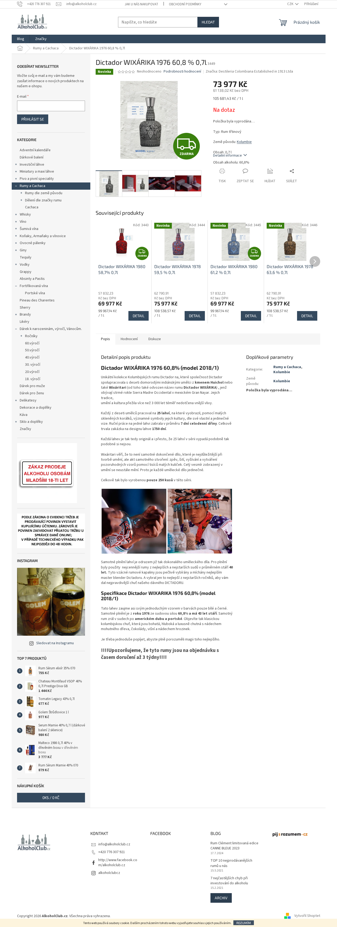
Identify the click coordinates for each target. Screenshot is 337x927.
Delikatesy (28, 400)
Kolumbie (244, 142)
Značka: (249, 71)
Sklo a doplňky (31, 421)
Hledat (208, 22)
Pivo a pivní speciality (37, 178)
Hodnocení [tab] (129, 339)
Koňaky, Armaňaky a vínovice (43, 236)
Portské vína (35, 293)
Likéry (24, 321)
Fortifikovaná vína (34, 286)
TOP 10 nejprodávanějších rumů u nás (231, 863)
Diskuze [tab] (154, 339)
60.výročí (32, 343)
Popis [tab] (105, 339)
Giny (23, 250)
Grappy (25, 271)
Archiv (221, 898)
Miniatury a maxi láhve (37, 171)
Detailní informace (227, 155)
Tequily (25, 257)
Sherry (25, 307)
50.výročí (32, 350)
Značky (25, 429)
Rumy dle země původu (43, 193)
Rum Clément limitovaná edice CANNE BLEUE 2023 (234, 846)
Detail (138, 315)
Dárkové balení (31, 157)
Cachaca (31, 207)
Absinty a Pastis (32, 278)
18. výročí (32, 379)
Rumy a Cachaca (32, 186)
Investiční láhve (32, 164)
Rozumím (243, 923)
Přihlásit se (32, 119)
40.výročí (32, 357)
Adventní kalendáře (35, 150)
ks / (50, 797)
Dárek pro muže (32, 386)
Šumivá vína (29, 229)
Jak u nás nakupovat (141, 4)
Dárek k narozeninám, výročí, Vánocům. (51, 329)
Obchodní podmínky (185, 4)
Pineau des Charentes (37, 300)
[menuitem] (21, 39)
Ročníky (31, 336)
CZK (290, 4)
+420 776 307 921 (111, 852)
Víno (23, 221)
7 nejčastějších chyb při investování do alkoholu (229, 881)
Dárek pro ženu (32, 393)
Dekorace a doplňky (35, 407)
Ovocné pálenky (33, 243)
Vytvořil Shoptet (307, 916)
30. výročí (32, 364)
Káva (23, 414)
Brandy (25, 314)
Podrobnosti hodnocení (182, 71)
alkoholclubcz (109, 873)
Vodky (25, 264)
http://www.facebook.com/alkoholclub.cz (117, 862)
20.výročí (32, 372)
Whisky (25, 214)
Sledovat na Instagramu (55, 643)
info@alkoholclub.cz (114, 844)
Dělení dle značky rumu (43, 200)
